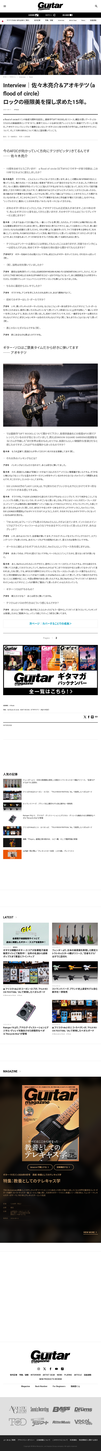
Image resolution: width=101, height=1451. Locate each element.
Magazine (12, 1071)
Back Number (41, 1386)
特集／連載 (49, 20)
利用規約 (73, 1440)
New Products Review (50, 1379)
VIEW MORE (90, 1232)
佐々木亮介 (45, 710)
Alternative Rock (10, 995)
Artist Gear (73, 20)
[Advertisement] (50, 1278)
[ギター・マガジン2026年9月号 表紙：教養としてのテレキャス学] (50, 1159)
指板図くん (75, 1386)
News (83, 20)
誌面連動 (93, 20)
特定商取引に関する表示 (88, 1440)
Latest (10, 917)
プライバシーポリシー (26, 1440)
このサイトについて (60, 1440)
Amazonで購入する (40, 1167)
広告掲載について (43, 1440)
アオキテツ (35, 710)
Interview (61, 20)
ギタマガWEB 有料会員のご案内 (18, 20)
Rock (31, 77)
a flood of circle (13, 710)
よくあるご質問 (9, 1440)
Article (78, 1375)
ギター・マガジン (9, 77)
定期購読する (64, 1167)
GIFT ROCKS (25, 710)
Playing (68, 1375)
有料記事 (37, 20)
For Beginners (59, 1386)
